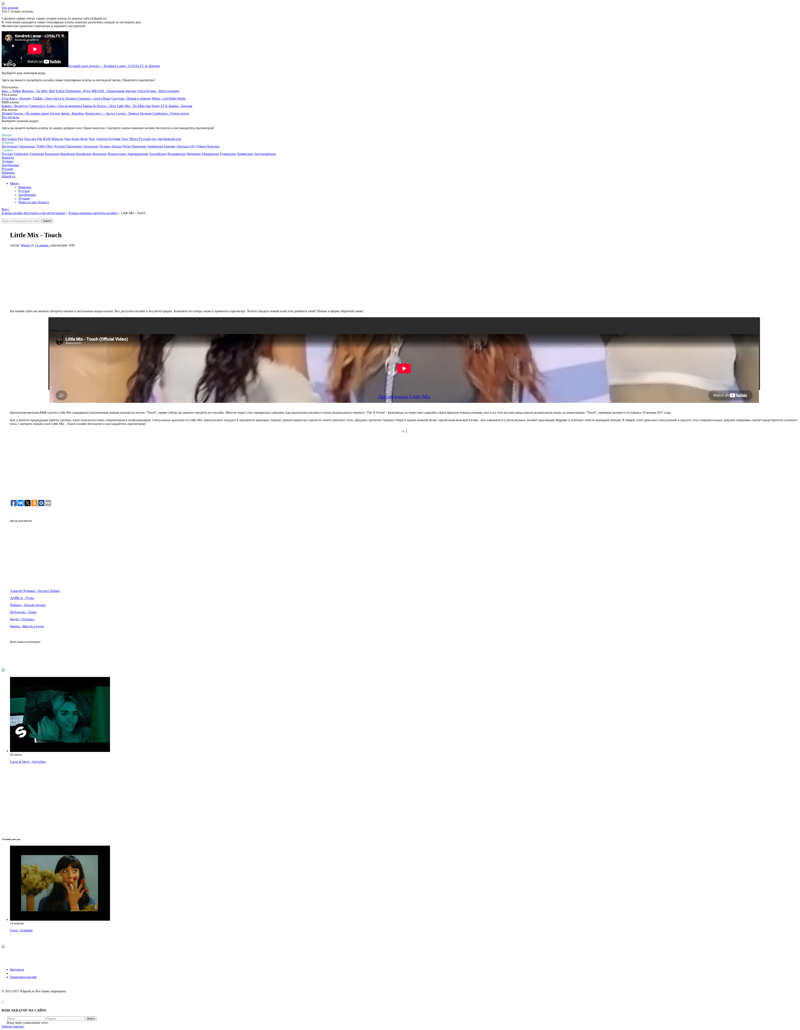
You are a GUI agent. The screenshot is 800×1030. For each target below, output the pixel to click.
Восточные (10, 146)
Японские (99, 154)
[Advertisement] (404, 280)
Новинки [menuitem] (24, 187)
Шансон (57, 139)
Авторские (90, 146)
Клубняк (114, 139)
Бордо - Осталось (22, 619)
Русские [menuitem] (24, 191)
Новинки (8, 172)
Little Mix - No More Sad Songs (138, 106)
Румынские (228, 154)
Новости (8, 157)
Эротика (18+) (186, 146)
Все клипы (9, 139)
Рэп (20, 139)
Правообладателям (23, 977)
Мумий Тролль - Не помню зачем (25, 113)
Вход (5, 209)
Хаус (124, 139)
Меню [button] (14, 183)
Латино (116, 146)
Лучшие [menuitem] (24, 198)
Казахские (52, 154)
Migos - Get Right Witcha (169, 98)
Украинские (210, 154)
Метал (133, 139)
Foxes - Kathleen (21, 930)
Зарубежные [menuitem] (27, 194)
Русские (7, 154)
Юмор (201, 146)
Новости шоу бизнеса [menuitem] (33, 202)
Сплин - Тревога (127, 113)
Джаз (67, 139)
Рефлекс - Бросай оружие (28, 605)
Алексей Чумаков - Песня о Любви (35, 591)
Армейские (155, 146)
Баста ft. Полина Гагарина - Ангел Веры (82, 98)
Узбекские (21, 154)
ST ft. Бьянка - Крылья (176, 106)
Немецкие (194, 154)
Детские (59, 146)
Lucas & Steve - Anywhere (28, 761)
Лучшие (7, 161)
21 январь (42, 245)
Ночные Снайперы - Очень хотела (164, 113)
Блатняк (169, 146)
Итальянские (177, 154)
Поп (92, 139)
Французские (117, 154)
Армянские (245, 154)
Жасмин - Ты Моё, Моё (38, 91)
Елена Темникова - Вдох (73, 91)
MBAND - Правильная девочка (113, 91)
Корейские (67, 154)
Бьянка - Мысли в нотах (27, 626)
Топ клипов (10, 7)
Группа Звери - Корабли (67, 113)
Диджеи (104, 146)
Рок (39, 139)
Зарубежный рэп (169, 139)
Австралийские (265, 154)
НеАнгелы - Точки (23, 612)
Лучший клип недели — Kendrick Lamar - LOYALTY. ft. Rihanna (114, 66)
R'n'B (47, 139)
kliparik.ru (8, 176)
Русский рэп (148, 139)
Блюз (75, 139)
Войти (91, 1018)
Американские (137, 154)
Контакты (17, 969)
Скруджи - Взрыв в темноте (131, 98)
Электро (102, 139)
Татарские (36, 154)
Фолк (84, 139)
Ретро (127, 146)
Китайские (84, 154)
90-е (50, 146)
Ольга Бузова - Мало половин (158, 91)
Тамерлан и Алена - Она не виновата (55, 106)
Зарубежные (10, 165)
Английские (158, 154)
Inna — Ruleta (11, 91)
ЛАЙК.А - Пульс (22, 598)
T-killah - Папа (42, 98)
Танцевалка (26, 146)
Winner (25, 245)
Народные (139, 146)
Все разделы (10, 117)
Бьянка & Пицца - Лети (99, 106)
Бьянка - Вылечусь (15, 106)
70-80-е (41, 146)
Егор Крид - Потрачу (16, 98)
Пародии (213, 146)
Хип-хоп (30, 139)
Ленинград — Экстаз (100, 113)
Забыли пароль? (13, 1026)
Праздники (74, 146)
